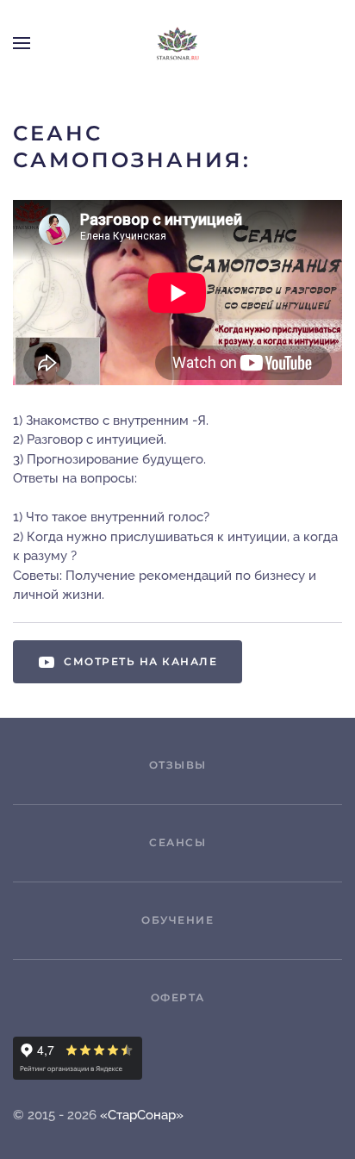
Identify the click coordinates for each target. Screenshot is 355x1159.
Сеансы (177, 842)
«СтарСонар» (142, 1115)
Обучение (177, 919)
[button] (21, 43)
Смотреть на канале (140, 661)
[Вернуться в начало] (177, 43)
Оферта (178, 997)
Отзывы (178, 764)
